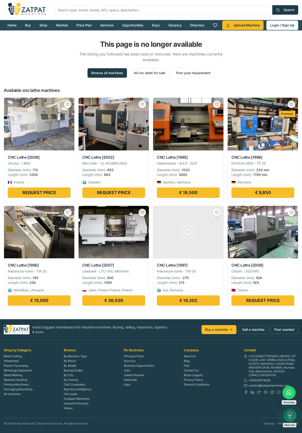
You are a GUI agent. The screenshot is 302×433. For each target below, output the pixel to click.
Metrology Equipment (18, 370)
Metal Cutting (13, 356)
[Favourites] (215, 25)
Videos (68, 408)
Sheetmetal (11, 361)
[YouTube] (266, 392)
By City (68, 375)
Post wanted (284, 329)
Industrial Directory (76, 403)
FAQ (186, 365)
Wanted (62, 25)
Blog (187, 361)
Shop (43, 25)
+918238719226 (259, 380)
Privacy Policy (193, 380)
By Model (70, 365)
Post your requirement (193, 73)
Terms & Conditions (196, 384)
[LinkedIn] (252, 392)
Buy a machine (216, 329)
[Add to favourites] (67, 104)
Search (289, 10)
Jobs (127, 370)
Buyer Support (193, 375)
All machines (12, 394)
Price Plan (84, 25)
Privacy (282, 423)
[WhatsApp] (279, 392)
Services (107, 25)
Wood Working (13, 375)
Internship (130, 380)
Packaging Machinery (18, 389)
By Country (71, 380)
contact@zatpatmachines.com (269, 385)
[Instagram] (272, 392)
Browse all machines (107, 73)
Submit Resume (134, 375)
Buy (28, 25)
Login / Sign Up (282, 25)
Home (12, 25)
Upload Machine (247, 25)
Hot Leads (70, 394)
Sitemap (269, 423)
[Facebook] (246, 392)
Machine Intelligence (77, 389)
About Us (190, 356)
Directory (197, 25)
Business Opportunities (139, 365)
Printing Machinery (16, 384)
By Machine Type (75, 356)
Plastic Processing (16, 365)
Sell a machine (253, 329)
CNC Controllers (74, 384)
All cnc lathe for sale (149, 73)
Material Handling (15, 380)
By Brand (70, 361)
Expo (156, 25)
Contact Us (191, 370)
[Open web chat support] (289, 415)
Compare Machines (76, 398)
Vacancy (175, 25)
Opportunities (132, 25)
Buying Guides (73, 370)
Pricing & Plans (134, 356)
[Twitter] (259, 392)
